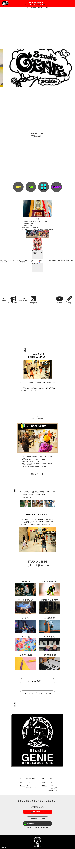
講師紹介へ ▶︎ (36, 474)
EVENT (56, 187)
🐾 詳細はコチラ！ (37, 137)
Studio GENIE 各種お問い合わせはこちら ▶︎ (37, 8)
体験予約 (31, 824)
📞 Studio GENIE (37, 812)
